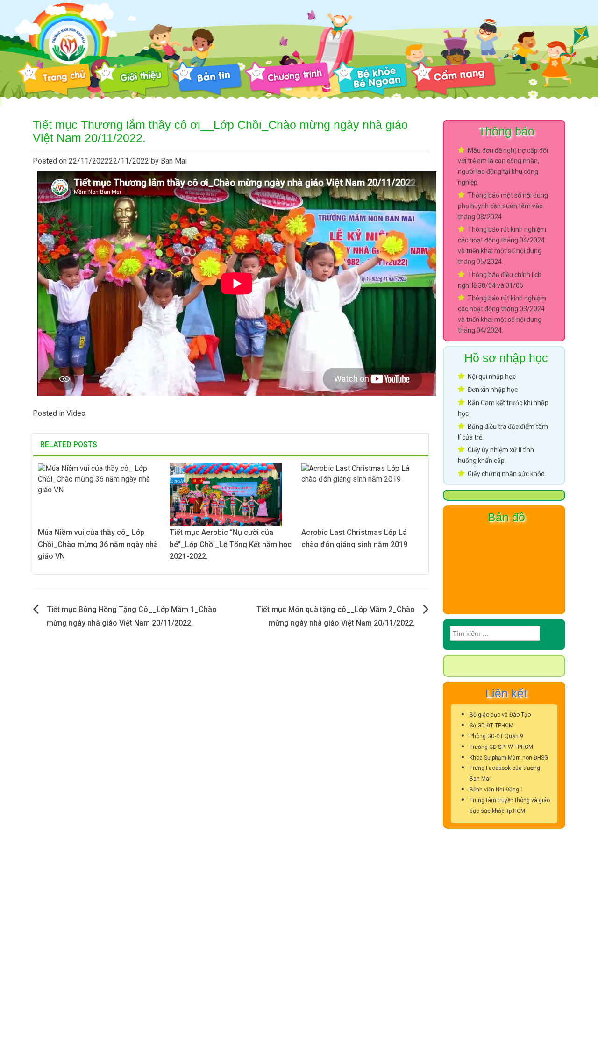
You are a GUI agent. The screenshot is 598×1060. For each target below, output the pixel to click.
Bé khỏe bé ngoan (370, 79)
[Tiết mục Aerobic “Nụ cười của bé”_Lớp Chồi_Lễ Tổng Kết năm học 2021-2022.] (226, 494)
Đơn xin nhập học (493, 389)
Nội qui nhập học (492, 376)
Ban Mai (174, 161)
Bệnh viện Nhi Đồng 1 (497, 789)
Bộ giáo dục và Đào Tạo (500, 714)
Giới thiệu (132, 79)
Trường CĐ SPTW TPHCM (501, 747)
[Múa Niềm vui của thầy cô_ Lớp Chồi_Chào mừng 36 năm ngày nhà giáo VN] (99, 494)
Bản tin (207, 79)
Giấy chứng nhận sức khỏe (506, 473)
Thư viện (541, 79)
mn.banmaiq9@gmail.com (92, 961)
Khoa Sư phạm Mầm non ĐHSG (509, 757)
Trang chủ (54, 79)
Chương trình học (287, 79)
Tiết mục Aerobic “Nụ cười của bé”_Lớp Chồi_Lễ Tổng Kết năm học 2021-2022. (231, 544)
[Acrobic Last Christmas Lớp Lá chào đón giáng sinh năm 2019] (362, 494)
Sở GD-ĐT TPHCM (491, 725)
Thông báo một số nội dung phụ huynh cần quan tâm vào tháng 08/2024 (503, 206)
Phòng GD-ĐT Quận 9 (496, 736)
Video (75, 413)
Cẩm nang (453, 79)
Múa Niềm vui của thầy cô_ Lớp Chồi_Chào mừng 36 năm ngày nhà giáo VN (98, 544)
